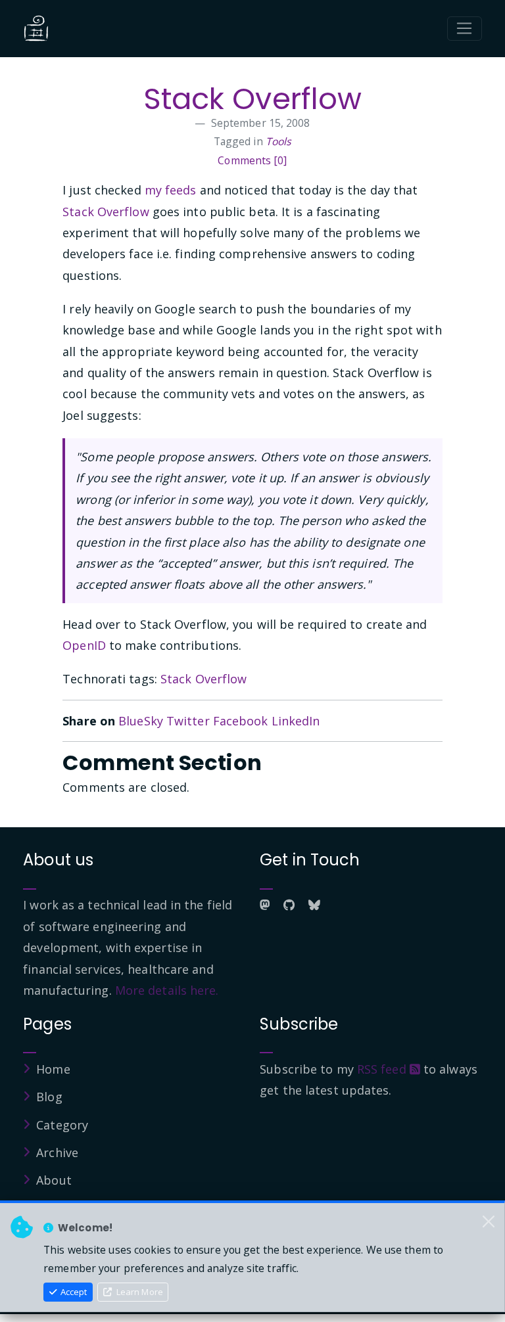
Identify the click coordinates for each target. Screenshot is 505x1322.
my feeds (171, 190)
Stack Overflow (252, 99)
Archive (57, 1152)
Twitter (188, 721)
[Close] (488, 1221)
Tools (279, 141)
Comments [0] (252, 160)
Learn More (138, 1292)
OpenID (84, 645)
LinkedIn (296, 721)
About (54, 1180)
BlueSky (140, 721)
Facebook (240, 721)
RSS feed (383, 1069)
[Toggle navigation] (464, 28)
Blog (49, 1097)
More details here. (167, 990)
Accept (73, 1292)
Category (62, 1125)
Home (53, 1069)
